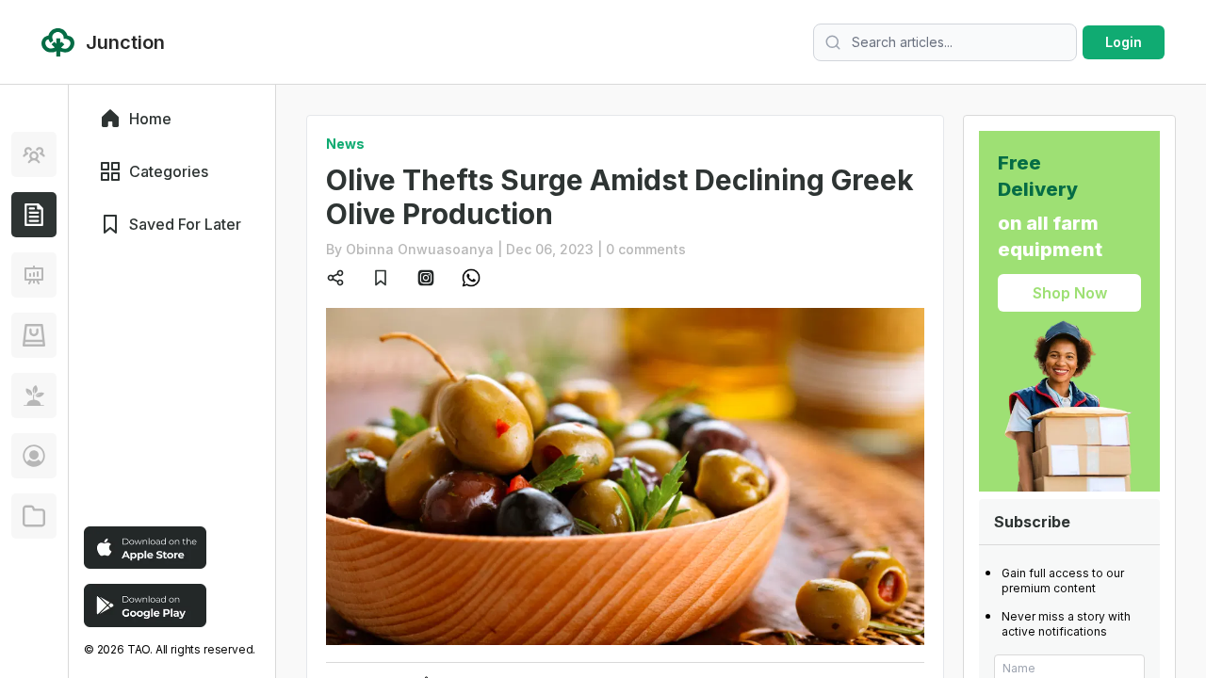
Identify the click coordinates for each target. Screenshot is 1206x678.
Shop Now (1070, 292)
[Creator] (34, 455)
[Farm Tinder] (34, 335)
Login (1123, 42)
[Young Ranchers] (34, 275)
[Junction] (34, 214)
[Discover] (34, 154)
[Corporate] (34, 516)
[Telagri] (34, 395)
